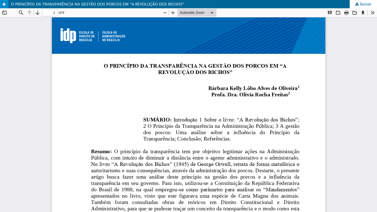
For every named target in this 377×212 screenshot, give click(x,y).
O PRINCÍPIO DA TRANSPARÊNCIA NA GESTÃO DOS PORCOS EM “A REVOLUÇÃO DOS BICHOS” (97, 4)
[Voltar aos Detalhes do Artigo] (4, 4)
